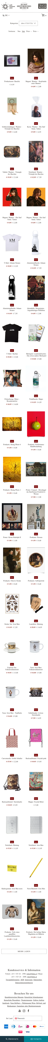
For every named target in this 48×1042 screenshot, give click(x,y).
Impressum (28, 979)
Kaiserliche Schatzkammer (33, 997)
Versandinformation (12, 979)
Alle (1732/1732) (27, 23)
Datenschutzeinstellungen (24, 982)
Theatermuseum (26, 1000)
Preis (28, 31)
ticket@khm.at (32, 974)
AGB (22, 979)
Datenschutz (37, 979)
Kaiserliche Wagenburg (12, 1000)
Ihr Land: (9, 1018)
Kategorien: (14, 23)
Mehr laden (24, 951)
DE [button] (6, 15)
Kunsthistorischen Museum (14, 997)
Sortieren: (11, 31)
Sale (23, 31)
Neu (19, 31)
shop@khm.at (32, 977)
